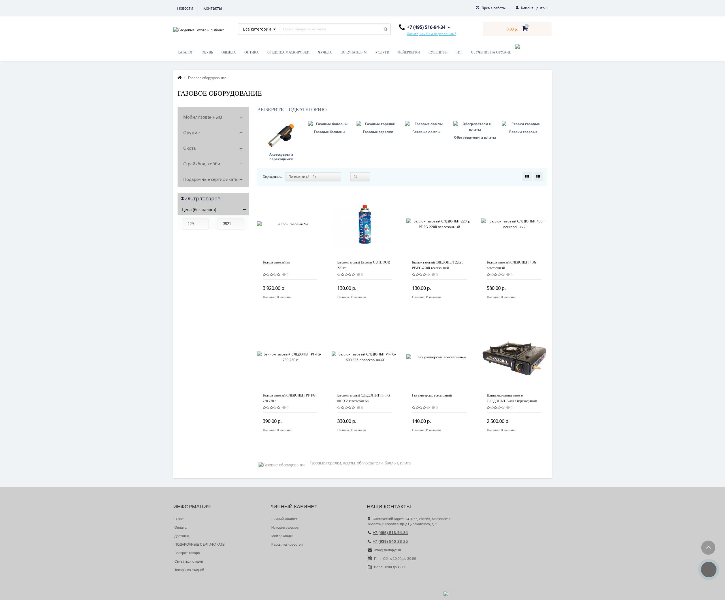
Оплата (180, 528)
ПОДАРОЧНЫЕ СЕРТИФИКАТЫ (199, 545)
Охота (189, 148)
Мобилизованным (202, 117)
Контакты (212, 8)
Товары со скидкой (189, 570)
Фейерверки (409, 52)
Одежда (228, 52)
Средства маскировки (288, 52)
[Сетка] (527, 176)
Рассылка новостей (287, 545)
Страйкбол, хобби (201, 163)
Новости (185, 8)
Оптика (251, 52)
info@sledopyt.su (387, 550)
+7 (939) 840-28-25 (390, 541)
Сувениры (437, 52)
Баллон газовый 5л (276, 262)
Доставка (181, 536)
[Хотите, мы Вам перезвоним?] (708, 569)
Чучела (325, 52)
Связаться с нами (188, 561)
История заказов (284, 528)
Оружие (191, 132)
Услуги (382, 52)
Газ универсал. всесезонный (432, 395)
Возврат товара (187, 553)
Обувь (207, 52)
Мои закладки (282, 536)
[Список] (538, 176)
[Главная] (180, 77)
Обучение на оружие (491, 52)
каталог (185, 52)
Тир (459, 52)
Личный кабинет (284, 519)
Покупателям (353, 52)
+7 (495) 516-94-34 (390, 532)
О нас (179, 519)
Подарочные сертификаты (210, 179)
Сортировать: (272, 177)
